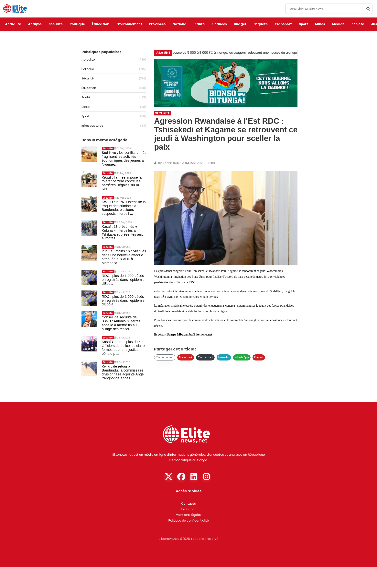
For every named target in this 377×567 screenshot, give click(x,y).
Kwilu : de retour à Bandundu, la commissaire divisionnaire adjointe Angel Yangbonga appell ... (123, 372)
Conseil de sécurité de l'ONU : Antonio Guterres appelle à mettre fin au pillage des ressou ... (121, 323)
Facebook (185, 357)
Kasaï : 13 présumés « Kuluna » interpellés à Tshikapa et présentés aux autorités (122, 232)
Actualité (13, 24)
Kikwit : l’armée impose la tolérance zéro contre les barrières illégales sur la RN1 (122, 183)
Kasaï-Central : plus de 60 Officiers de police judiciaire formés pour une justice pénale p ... (123, 347)
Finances (219, 24)
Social (113, 107)
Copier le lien (165, 357)
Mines (320, 24)
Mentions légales (188, 515)
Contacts (188, 503)
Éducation (100, 24)
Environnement (129, 24)
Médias (338, 24)
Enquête (260, 24)
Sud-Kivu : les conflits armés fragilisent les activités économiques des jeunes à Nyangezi (124, 158)
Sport (303, 24)
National (180, 24)
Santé (200, 24)
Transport (283, 24)
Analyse (35, 24)
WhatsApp (242, 357)
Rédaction (188, 509)
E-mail (258, 357)
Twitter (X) (205, 357)
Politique (77, 24)
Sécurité (56, 24)
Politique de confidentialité (188, 520)
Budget (240, 24)
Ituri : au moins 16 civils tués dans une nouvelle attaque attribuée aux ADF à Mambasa (124, 257)
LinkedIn (223, 357)
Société (357, 24)
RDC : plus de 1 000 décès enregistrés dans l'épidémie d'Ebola (123, 280)
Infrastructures (113, 126)
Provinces (157, 24)
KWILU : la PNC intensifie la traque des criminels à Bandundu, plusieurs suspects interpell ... (124, 208)
